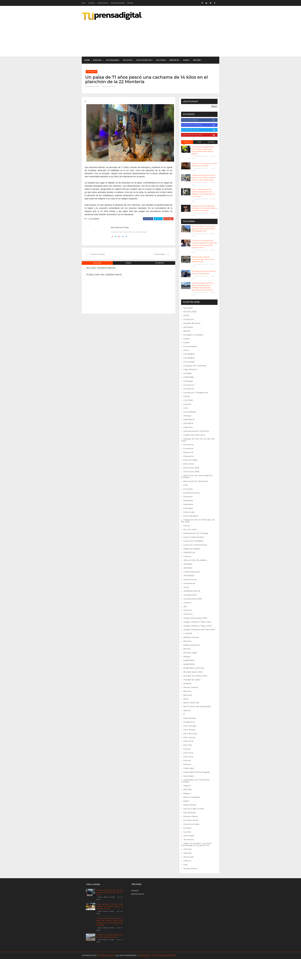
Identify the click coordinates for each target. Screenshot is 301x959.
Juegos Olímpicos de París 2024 (199, 630)
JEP (185, 607)
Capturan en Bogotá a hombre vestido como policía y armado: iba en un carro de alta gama (204, 177)
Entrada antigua (159, 254)
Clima (186, 350)
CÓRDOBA (188, 377)
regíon (186, 793)
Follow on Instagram (192, 125)
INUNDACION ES (191, 591)
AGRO (186, 60)
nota (185, 699)
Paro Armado (189, 726)
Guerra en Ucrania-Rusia (195, 545)
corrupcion (188, 385)
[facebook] (214, 3)
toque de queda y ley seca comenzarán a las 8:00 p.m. (196, 844)
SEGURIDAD (189, 813)
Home (87, 60)
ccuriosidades (190, 346)
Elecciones (188, 464)
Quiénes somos (102, 3)
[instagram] (202, 3)
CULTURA (160, 60)
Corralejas (188, 381)
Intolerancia (189, 583)
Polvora (187, 760)
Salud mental (189, 805)
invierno (187, 603)
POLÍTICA (127, 60)
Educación (188, 456)
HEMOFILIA (189, 552)
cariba (186, 339)
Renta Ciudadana (191, 797)
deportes (188, 427)
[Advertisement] (176, 36)
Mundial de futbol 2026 (195, 676)
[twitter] (210, 3)
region (186, 786)
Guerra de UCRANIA (193, 541)
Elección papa (190, 460)
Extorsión (188, 497)
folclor (186, 526)
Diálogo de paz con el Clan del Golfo (198, 440)
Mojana (186, 657)
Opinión (187, 710)
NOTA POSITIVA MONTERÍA (197, 707)
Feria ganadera (190, 516)
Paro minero (189, 730)
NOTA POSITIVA (144, 60)
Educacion (188, 452)
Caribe (186, 343)
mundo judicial (190, 687)
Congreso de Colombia (194, 366)
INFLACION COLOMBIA (195, 560)
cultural (187, 404)
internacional (189, 580)
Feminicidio (189, 512)
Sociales (187, 828)
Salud (186, 801)
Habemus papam (191, 549)
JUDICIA (187, 610)
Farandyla (188, 508)
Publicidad (188, 768)
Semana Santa (190, 816)
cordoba (187, 373)
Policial (186, 749)
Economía (188, 448)
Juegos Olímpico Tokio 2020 (197, 622)
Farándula (188, 504)
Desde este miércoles (194, 435)
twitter (159, 219)
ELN (185, 485)
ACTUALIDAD (112, 60)
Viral (185, 865)
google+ (169, 219)
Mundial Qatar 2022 (193, 672)
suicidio (187, 832)
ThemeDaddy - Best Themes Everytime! (157, 955)
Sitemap (130, 3)
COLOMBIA (189, 354)
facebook (148, 219)
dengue (187, 416)
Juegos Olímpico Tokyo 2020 (197, 626)
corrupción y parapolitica (195, 393)
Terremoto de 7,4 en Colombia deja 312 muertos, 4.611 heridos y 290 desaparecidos (204, 228)
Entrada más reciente (97, 254)
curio (186, 408)
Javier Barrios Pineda (92, 86)
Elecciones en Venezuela (195, 481)
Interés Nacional (191, 572)
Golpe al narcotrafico (193, 537)
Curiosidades (91, 71)
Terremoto (188, 840)
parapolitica (189, 722)
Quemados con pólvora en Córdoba (195, 781)
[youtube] (206, 3)
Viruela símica (190, 869)
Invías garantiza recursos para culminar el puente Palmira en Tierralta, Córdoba (109, 906)
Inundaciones (190, 595)
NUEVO (187, 142)
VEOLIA (187, 861)
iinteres (187, 556)
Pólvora (187, 764)
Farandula (188, 500)
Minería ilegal (190, 653)
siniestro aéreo (191, 820)
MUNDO (187, 684)
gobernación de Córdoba (195, 533)
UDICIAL (187, 849)
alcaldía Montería (191, 323)
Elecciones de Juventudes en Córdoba (197, 476)
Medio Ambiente (191, 645)
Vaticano (187, 853)
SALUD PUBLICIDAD (193, 809)
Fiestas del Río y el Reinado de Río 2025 (198, 521)
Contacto (91, 3)
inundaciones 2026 (192, 599)
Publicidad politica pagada (196, 772)
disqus (128, 263)
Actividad (188, 308)
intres (186, 587)
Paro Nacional (190, 734)
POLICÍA (187, 745)
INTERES (187, 564)
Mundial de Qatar (192, 680)
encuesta (188, 489)
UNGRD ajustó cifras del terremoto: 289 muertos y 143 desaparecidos (203, 259)
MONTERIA (188, 660)
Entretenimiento (191, 493)
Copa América (190, 369)
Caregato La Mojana (193, 335)
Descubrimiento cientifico (196, 431)
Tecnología (188, 836)
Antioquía (188, 327)
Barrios (186, 331)
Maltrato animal (191, 637)
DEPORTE (174, 60)
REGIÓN (197, 60)
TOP (199, 142)
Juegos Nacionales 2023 (195, 618)
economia (188, 445)
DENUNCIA (188, 420)
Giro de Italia (189, 529)
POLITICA (188, 753)
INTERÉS (187, 568)
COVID (186, 396)
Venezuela (188, 857)
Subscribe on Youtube (192, 135)
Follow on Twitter (190, 130)
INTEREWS (188, 576)
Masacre (187, 641)
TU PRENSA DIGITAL (106, 955)
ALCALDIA (188, 319)
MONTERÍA (188, 664)
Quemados (188, 776)
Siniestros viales (191, 824)
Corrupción (188, 389)
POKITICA (188, 741)
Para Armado (189, 718)
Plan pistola (189, 737)
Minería (187, 649)
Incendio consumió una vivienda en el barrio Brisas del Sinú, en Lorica (109, 892)
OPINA (211, 142)
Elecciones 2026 (191, 472)
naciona (187, 691)
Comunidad (189, 362)
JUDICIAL (97, 60)
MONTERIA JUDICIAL (194, 668)
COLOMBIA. (189, 358)
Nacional (187, 695)
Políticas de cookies (117, 3)
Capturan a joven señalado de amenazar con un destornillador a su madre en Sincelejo (204, 208)
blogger (97, 263)
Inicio (83, 3)
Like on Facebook (190, 120)
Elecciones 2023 (191, 468)
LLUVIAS (187, 633)
